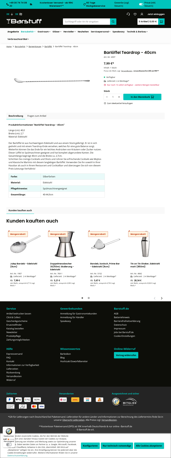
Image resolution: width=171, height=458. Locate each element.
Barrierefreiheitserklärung (127, 321)
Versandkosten (126, 71)
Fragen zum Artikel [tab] (36, 115)
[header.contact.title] (128, 14)
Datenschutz (120, 324)
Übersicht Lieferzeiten (73, 420)
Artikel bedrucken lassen (18, 313)
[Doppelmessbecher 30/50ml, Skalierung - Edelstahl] (65, 244)
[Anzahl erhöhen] (119, 97)
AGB (116, 313)
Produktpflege (13, 336)
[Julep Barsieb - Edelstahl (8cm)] (25, 244)
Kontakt (10, 361)
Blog (62, 357)
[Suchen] (113, 21)
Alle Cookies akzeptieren (149, 445)
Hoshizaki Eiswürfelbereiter (74, 361)
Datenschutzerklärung (17, 455)
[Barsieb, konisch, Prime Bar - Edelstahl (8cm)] (105, 244)
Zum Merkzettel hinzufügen (120, 103)
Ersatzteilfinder (14, 324)
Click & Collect (13, 317)
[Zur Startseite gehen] (24, 21)
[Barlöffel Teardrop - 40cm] (52, 78)
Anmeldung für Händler (72, 317)
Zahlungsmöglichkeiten (18, 339)
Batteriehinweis (122, 317)
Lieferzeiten (12, 368)
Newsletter (11, 332)
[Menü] (13, 428)
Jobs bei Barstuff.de (124, 332)
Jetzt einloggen (156, 14)
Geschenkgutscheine (16, 321)
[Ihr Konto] (142, 14)
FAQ (8, 357)
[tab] (15, 116)
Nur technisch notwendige (117, 445)
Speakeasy (65, 321)
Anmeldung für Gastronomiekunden (78, 313)
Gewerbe (121, 4)
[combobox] (86, 21)
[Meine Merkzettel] (135, 14)
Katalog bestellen (15, 328)
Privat (150, 4)
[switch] (141, 4)
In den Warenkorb (140, 96)
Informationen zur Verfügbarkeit (22, 365)
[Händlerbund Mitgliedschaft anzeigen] (130, 401)
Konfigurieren (90, 445)
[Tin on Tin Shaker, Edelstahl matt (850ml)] (145, 244)
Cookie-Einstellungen (124, 336)
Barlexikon (65, 353)
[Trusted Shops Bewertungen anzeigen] (116, 401)
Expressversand (14, 353)
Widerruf (10, 380)
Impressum (119, 328)
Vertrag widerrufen (126, 355)
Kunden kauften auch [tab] (20, 210)
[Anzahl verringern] (107, 97)
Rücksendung (13, 372)
